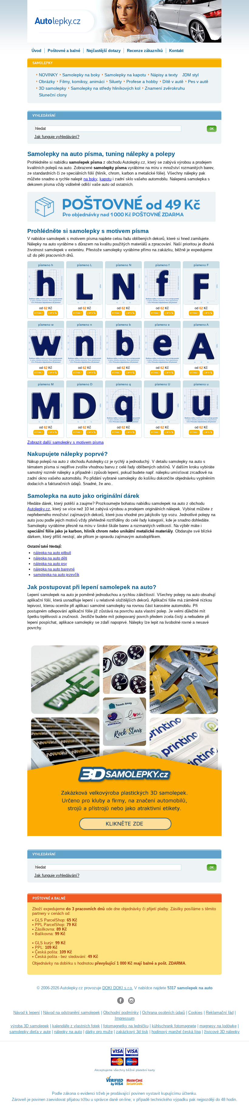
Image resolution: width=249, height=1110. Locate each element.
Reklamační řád (220, 1012)
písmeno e (162, 324)
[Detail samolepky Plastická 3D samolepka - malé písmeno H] (38, 312)
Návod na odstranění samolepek (71, 1012)
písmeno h (45, 265)
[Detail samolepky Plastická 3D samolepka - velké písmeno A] (194, 372)
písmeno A (201, 324)
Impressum (125, 1018)
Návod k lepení (26, 1012)
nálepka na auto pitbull (52, 553)
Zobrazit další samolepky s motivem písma (65, 442)
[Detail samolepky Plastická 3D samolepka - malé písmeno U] (194, 432)
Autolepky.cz (38, 509)
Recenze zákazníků (145, 50)
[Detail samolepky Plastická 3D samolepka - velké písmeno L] (77, 312)
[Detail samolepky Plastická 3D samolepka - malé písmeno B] (116, 372)
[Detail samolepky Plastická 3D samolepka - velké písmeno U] (155, 432)
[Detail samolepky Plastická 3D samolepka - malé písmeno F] (155, 312)
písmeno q (123, 384)
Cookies (195, 1012)
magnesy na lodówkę (218, 1026)
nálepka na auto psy (50, 564)
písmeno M (45, 384)
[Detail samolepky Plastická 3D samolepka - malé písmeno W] (38, 372)
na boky (90, 179)
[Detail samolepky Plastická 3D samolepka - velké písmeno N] (116, 312)
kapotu (105, 179)
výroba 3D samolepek (30, 1026)
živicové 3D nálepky (222, 1031)
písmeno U (162, 384)
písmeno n (84, 324)
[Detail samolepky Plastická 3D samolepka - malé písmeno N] (77, 372)
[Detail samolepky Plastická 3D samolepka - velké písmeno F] (194, 312)
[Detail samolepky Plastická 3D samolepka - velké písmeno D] (77, 432)
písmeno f (162, 265)
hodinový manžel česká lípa (176, 1031)
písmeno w (45, 324)
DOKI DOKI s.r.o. (117, 988)
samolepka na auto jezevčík (56, 575)
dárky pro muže (99, 1031)
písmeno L (84, 265)
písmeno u (201, 384)
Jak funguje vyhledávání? (56, 136)
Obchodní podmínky (121, 1012)
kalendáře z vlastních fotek (76, 1026)
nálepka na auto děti (50, 558)
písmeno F (201, 265)
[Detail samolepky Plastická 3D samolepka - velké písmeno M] (38, 432)
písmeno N (123, 265)
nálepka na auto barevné (54, 569)
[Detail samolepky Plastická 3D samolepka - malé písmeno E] (155, 372)
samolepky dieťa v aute (30, 1031)
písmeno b (123, 324)
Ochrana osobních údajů (163, 1012)
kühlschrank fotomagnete (174, 1026)
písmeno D (84, 384)
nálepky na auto (68, 1031)
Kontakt (176, 50)
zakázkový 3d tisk (132, 1031)
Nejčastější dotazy (104, 50)
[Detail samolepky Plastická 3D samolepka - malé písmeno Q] (116, 432)
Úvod (36, 50)
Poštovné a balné (64, 50)
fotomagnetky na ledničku (125, 1026)
